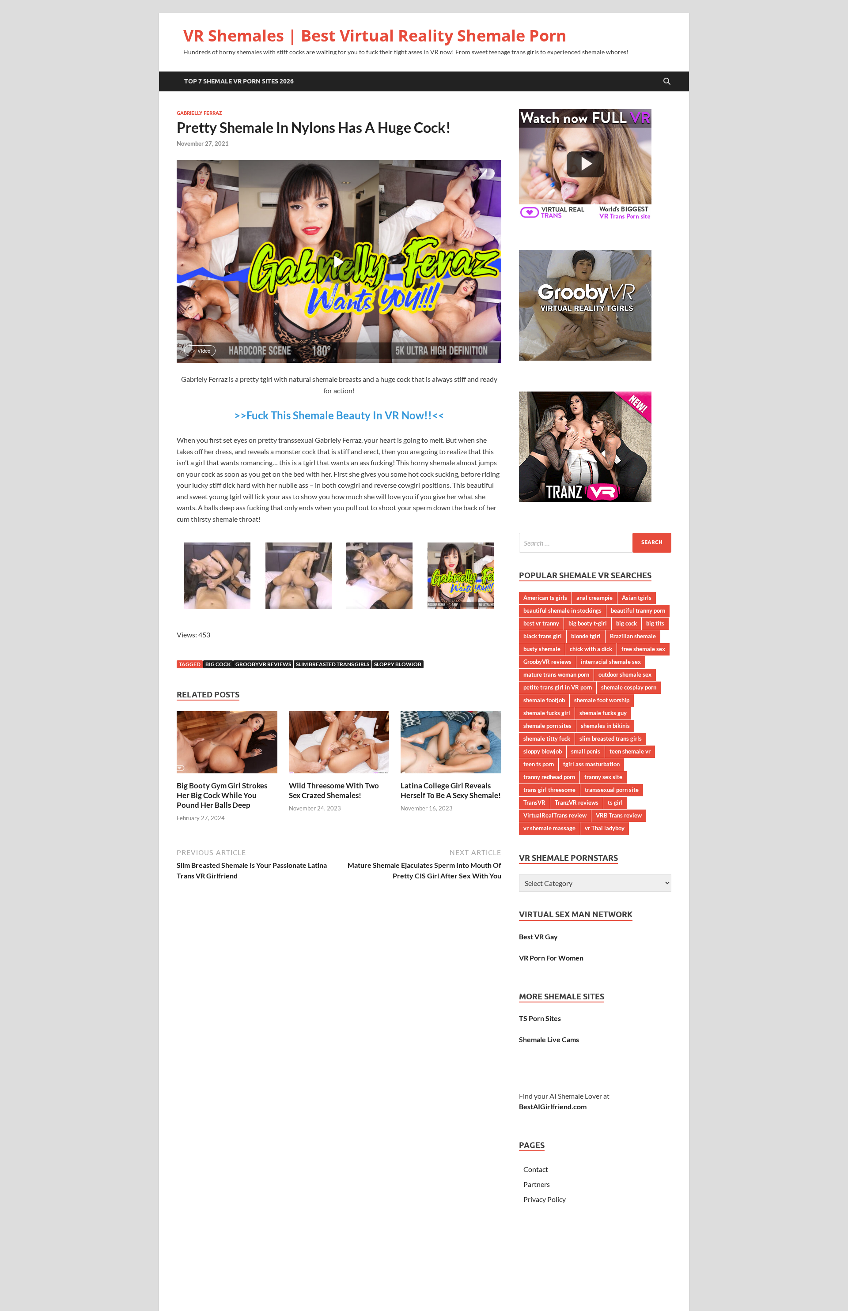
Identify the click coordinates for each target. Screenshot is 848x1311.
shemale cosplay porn (628, 687)
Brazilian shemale (633, 636)
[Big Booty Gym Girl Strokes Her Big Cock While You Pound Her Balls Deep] (227, 745)
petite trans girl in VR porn (557, 687)
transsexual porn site (612, 789)
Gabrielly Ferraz (199, 113)
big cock (218, 664)
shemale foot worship (601, 700)
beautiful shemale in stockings (562, 610)
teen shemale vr (630, 751)
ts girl (615, 802)
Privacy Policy (544, 1199)
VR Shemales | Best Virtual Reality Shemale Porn (375, 35)
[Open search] (667, 82)
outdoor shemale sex (624, 674)
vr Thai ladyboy (605, 828)
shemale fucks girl (546, 712)
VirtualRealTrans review (555, 815)
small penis (585, 751)
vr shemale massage (549, 828)
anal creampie (594, 597)
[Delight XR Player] (475, 174)
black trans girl (542, 636)
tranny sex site (603, 776)
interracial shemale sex (611, 661)
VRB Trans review (619, 815)
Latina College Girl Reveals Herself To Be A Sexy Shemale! (451, 790)
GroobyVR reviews (263, 664)
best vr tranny (541, 623)
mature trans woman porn (556, 674)
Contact (535, 1169)
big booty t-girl (587, 623)
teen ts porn (538, 764)
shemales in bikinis (605, 725)
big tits (655, 623)
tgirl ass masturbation (591, 764)
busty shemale (541, 648)
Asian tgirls (636, 597)
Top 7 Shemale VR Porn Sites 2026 (239, 81)
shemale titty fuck (546, 738)
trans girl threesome (549, 789)
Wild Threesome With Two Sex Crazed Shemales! (334, 790)
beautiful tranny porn (638, 610)
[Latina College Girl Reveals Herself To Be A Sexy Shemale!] (451, 745)
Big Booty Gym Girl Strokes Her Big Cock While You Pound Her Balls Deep (222, 795)
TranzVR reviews (576, 802)
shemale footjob (544, 700)
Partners (536, 1184)
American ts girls (545, 597)
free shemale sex (643, 648)
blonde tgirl (586, 636)
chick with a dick (591, 648)
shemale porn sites (547, 725)
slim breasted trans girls (332, 664)
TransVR (534, 802)
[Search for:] (595, 543)
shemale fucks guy (603, 712)
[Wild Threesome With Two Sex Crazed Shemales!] (339, 745)
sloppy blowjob (397, 664)
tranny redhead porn (549, 776)
